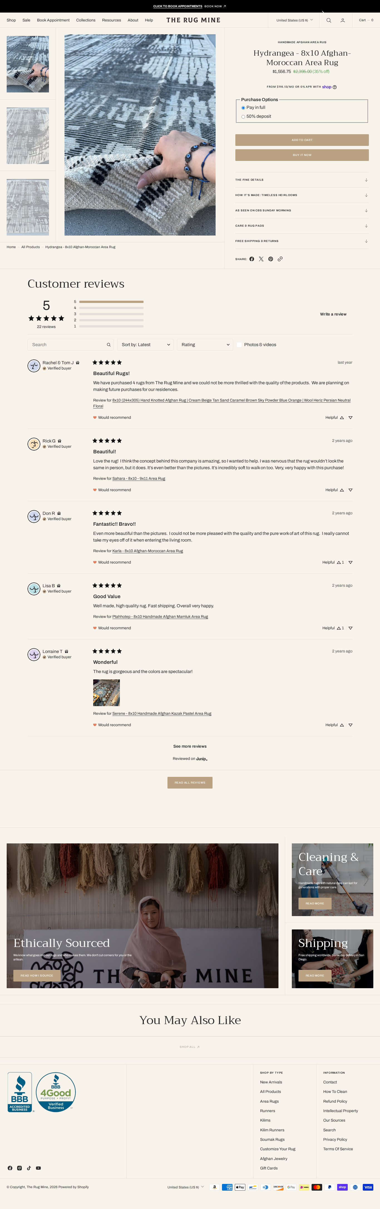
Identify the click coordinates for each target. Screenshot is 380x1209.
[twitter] (261, 260)
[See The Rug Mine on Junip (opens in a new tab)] (202, 758)
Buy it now (302, 154)
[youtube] (38, 1168)
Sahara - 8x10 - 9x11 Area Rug (138, 478)
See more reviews (190, 746)
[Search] (328, 20)
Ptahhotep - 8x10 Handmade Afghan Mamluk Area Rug (160, 617)
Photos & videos (260, 344)
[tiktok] (29, 1168)
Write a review (333, 314)
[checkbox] (264, 344)
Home (11, 247)
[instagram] (19, 1168)
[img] (77, 362)
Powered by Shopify (73, 1187)
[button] (343, 20)
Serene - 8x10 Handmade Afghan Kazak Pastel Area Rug (161, 713)
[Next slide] (323, 12)
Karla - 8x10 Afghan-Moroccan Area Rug (147, 551)
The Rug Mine (37, 1187)
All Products (30, 247)
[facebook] (252, 260)
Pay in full (255, 107)
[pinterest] (270, 260)
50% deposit (258, 116)
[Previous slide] (57, 12)
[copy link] (280, 260)
